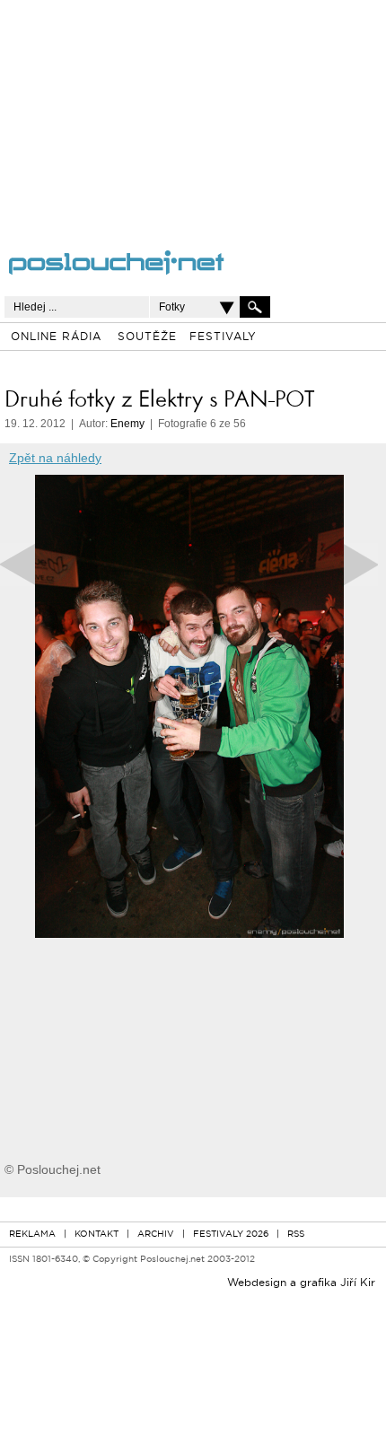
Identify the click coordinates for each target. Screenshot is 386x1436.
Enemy (127, 423)
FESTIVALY (223, 337)
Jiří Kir (357, 1283)
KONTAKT (96, 1234)
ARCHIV (155, 1234)
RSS (295, 1234)
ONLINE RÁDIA (56, 337)
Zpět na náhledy (55, 458)
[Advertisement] (171, 112)
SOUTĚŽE (147, 337)
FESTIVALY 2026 (230, 1234)
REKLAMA (32, 1234)
